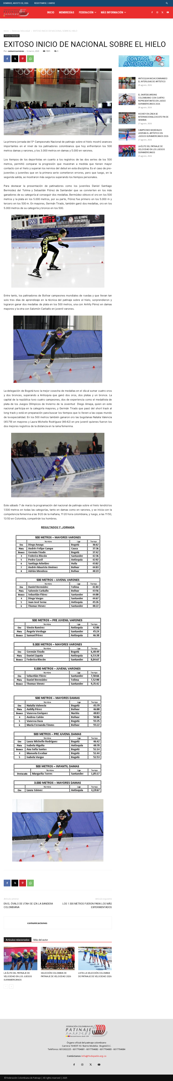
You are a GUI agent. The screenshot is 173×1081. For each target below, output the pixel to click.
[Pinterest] (22, 58)
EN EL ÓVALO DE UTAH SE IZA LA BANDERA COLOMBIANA (28, 905)
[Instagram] (157, 13)
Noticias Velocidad (21, 30)
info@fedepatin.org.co (93, 1056)
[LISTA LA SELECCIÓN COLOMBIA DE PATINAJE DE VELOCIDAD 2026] (95, 958)
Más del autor (40, 940)
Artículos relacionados (17, 940)
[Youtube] (168, 13)
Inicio (6, 30)
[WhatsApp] (30, 58)
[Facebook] (152, 13)
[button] (167, 3)
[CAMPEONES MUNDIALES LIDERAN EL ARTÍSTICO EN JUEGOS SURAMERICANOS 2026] (127, 134)
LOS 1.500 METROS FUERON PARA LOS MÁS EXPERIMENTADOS (87, 905)
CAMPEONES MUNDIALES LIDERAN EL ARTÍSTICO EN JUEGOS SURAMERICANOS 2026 (153, 133)
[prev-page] (6, 986)
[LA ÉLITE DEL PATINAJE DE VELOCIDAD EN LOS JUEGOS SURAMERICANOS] (20, 958)
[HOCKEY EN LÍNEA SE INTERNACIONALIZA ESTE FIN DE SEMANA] (127, 118)
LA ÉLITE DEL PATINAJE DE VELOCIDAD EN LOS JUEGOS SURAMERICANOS (18, 976)
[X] (162, 13)
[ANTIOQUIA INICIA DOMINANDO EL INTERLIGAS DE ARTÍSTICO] (127, 83)
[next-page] (11, 986)
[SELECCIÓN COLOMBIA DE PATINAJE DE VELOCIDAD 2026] (58, 958)
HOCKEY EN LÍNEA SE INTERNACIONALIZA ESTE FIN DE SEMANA (153, 117)
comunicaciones (16, 51)
